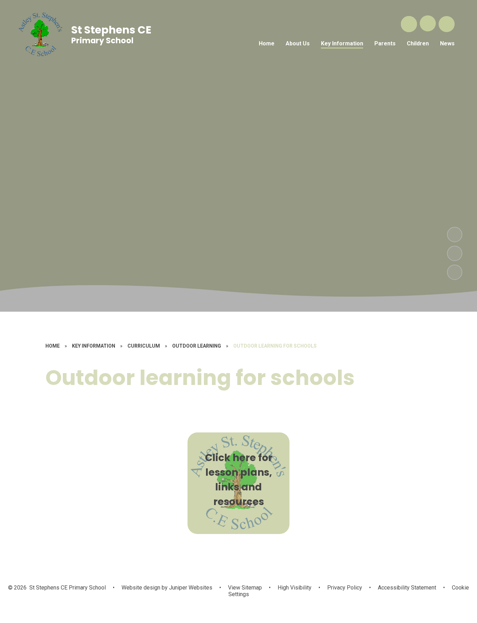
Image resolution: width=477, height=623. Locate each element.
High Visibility (294, 587)
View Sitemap (245, 587)
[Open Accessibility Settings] (447, 24)
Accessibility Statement (407, 587)
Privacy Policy (344, 587)
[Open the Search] (409, 24)
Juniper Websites (190, 587)
